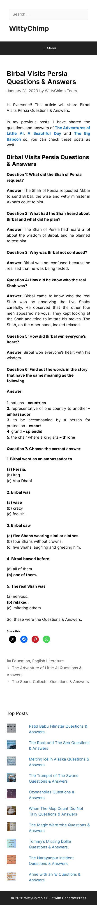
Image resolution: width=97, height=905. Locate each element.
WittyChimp (29, 28)
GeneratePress (74, 898)
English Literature (48, 661)
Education (21, 661)
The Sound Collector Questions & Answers (50, 681)
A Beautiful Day (44, 133)
